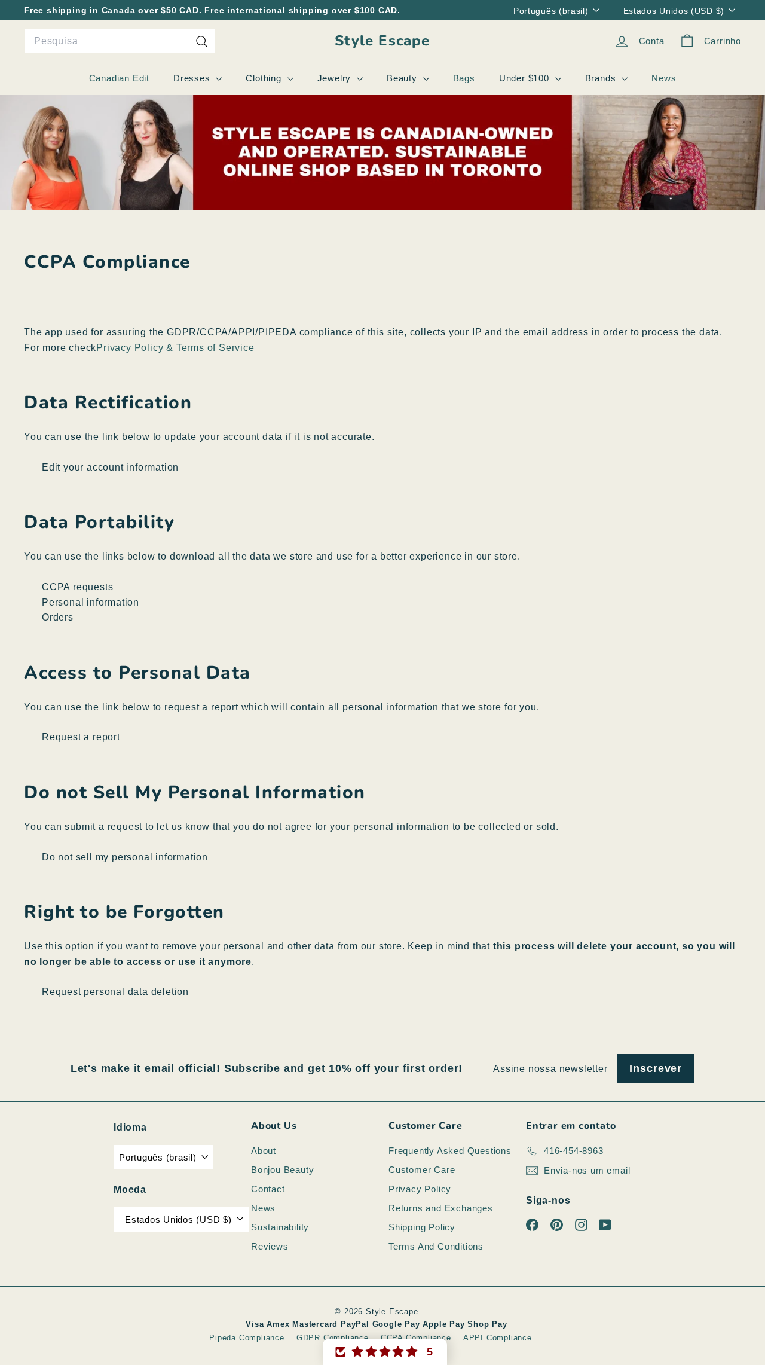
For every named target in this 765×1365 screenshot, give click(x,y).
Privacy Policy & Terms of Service (175, 348)
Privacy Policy (419, 1189)
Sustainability (280, 1227)
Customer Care (421, 1170)
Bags (464, 78)
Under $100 (525, 78)
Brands (602, 78)
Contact (268, 1189)
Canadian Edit (119, 78)
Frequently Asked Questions (450, 1151)
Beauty (403, 78)
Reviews (270, 1246)
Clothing (265, 78)
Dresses (193, 78)
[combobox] (119, 41)
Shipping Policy (421, 1227)
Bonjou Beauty (282, 1170)
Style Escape (382, 41)
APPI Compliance (497, 1337)
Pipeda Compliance (246, 1337)
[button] (385, 1352)
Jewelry (335, 78)
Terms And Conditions (436, 1246)
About (263, 1151)
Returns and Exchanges (440, 1208)
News (663, 78)
